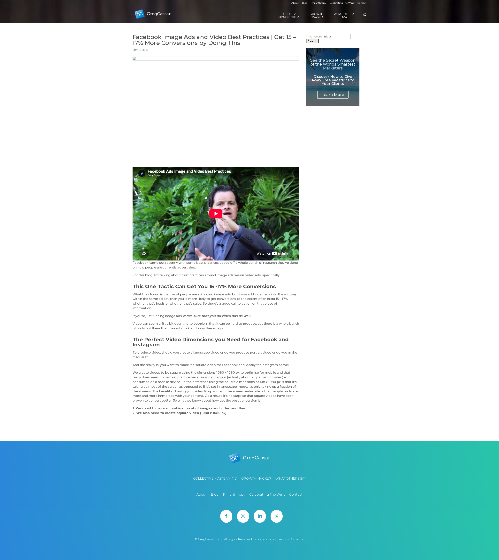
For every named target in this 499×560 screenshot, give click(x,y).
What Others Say (345, 15)
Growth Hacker (316, 15)
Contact (361, 3)
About (295, 3)
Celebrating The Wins (342, 3)
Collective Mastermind (288, 15)
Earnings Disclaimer (290, 539)
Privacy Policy (264, 539)
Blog (304, 3)
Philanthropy (318, 3)
